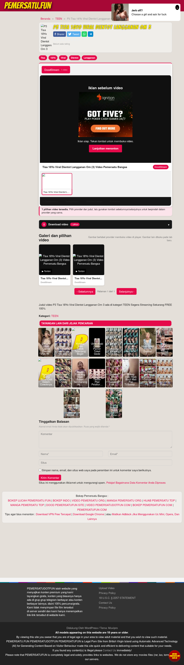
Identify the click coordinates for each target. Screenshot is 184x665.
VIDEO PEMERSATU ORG (88, 500)
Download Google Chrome (88, 514)
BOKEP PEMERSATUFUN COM (152, 505)
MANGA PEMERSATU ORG (124, 500)
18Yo (53, 57)
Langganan (89, 57)
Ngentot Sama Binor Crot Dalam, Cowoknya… (46, 379)
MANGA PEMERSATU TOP (27, 505)
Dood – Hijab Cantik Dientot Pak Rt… (46, 348)
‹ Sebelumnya (85, 291)
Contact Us (105, 602)
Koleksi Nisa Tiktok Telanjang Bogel (80, 348)
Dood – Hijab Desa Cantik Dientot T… (147, 348)
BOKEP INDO (61, 500)
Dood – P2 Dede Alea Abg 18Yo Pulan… (164, 380)
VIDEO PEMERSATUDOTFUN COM (108, 505)
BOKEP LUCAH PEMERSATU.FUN (29, 500)
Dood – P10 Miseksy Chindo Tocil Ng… (114, 348)
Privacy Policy (107, 593)
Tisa (43, 57)
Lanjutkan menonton (105, 148)
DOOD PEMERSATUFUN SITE (65, 505)
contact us (109, 650)
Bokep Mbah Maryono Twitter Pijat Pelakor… (97, 378)
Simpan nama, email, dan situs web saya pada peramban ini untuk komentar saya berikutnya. (96, 470)
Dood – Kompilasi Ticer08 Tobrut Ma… (164, 348)
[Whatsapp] (84, 34)
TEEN (54, 316)
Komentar (115, 201)
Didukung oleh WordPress (82, 628)
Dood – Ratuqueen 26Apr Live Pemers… (63, 350)
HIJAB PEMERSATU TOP (159, 500)
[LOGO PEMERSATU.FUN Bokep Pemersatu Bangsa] (28, 5)
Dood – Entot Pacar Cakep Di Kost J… (114, 379)
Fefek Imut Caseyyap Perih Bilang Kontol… (72, 410)
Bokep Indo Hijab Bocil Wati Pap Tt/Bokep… (131, 379)
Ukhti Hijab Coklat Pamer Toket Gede (97, 348)
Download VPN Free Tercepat (53, 514)
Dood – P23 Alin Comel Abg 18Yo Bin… (130, 348)
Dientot (74, 57)
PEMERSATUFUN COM (92, 509)
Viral (63, 57)
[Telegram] (90, 34)
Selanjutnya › (126, 291)
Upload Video (106, 588)
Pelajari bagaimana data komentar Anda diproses (136, 482)
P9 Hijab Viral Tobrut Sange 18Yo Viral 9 (147, 378)
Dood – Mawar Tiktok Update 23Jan (114, 410)
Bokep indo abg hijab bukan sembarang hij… (80, 378)
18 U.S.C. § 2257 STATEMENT (117, 598)
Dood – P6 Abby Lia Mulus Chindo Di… (63, 379)
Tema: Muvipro (109, 628)
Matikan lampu (94, 201)
